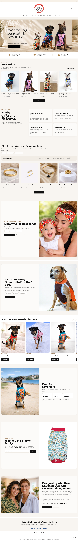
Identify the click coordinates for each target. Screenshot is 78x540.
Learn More (56, 506)
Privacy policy (35, 539)
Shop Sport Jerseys (10, 297)
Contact (45, 528)
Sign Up (32, 451)
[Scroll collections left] (72, 319)
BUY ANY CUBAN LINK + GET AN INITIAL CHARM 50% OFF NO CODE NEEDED (39, 1)
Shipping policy (48, 539)
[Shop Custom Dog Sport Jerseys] (58, 287)
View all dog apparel (72, 68)
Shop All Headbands (20, 234)
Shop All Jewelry (39, 192)
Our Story (4, 126)
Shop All (33, 528)
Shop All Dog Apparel (39, 100)
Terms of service (42, 539)
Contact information (55, 539)
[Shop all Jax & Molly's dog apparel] (39, 39)
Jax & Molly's (23, 539)
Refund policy (29, 539)
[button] (4, 8)
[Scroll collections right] (75, 319)
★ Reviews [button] (76, 271)
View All (68, 319)
